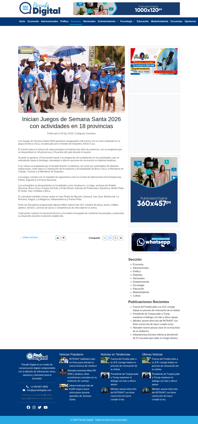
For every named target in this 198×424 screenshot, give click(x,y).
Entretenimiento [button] (107, 20)
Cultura (136, 233)
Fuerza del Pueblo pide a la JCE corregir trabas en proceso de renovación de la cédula (124, 301)
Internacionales (49, 20)
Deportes (76, 20)
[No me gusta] (63, 236)
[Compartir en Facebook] (110, 236)
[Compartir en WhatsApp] (105, 236)
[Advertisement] (101, 31)
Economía (33, 20)
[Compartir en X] (115, 236)
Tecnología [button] (126, 20)
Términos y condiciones (33, 332)
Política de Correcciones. (41, 335)
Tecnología (138, 222)
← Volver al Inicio (29, 236)
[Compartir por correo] (121, 236)
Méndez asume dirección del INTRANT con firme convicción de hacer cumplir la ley (123, 331)
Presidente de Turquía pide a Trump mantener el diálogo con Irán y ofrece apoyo (124, 316)
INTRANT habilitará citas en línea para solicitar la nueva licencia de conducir (83, 299)
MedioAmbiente (159, 20)
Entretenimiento (141, 219)
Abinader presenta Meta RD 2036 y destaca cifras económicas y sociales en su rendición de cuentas (82, 312)
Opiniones (190, 20)
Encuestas (176, 20)
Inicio (22, 20)
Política (64, 20)
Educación (143, 20)
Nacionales (89, 20)
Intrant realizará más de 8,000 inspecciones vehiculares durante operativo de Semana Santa (81, 329)
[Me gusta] (57, 236)
